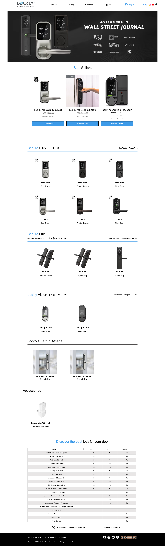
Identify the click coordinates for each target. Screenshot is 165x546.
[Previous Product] (29, 91)
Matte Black (119, 186)
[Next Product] (136, 91)
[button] (57, 5)
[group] (83, 100)
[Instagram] (108, 537)
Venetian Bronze (83, 186)
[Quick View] (48, 91)
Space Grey (82, 276)
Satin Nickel (45, 223)
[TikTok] (156, 4)
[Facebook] (104, 537)
